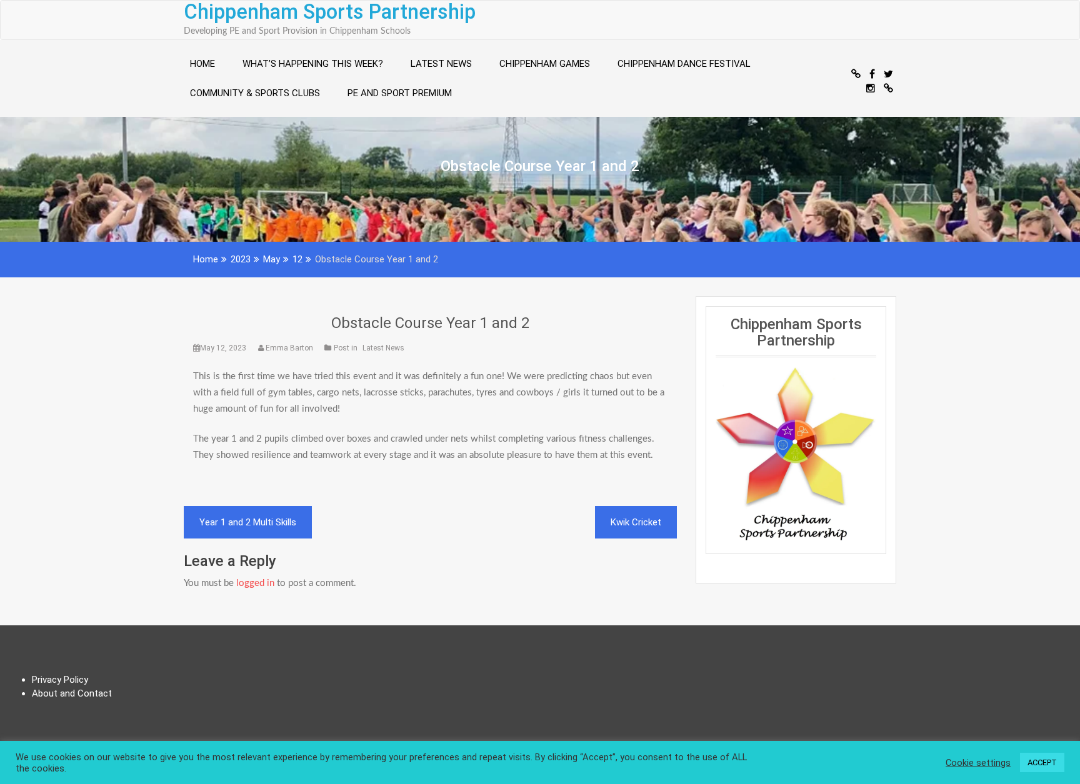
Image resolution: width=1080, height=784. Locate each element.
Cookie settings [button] (978, 762)
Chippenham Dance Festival (684, 63)
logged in (255, 583)
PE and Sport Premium (400, 93)
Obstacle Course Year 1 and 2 (430, 323)
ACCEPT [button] (1042, 762)
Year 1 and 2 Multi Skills (247, 522)
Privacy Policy (60, 679)
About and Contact (72, 693)
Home (202, 63)
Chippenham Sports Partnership (330, 12)
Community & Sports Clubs (255, 93)
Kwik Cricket (636, 522)
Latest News (441, 63)
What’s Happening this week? (312, 63)
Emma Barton (289, 348)
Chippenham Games (544, 63)
